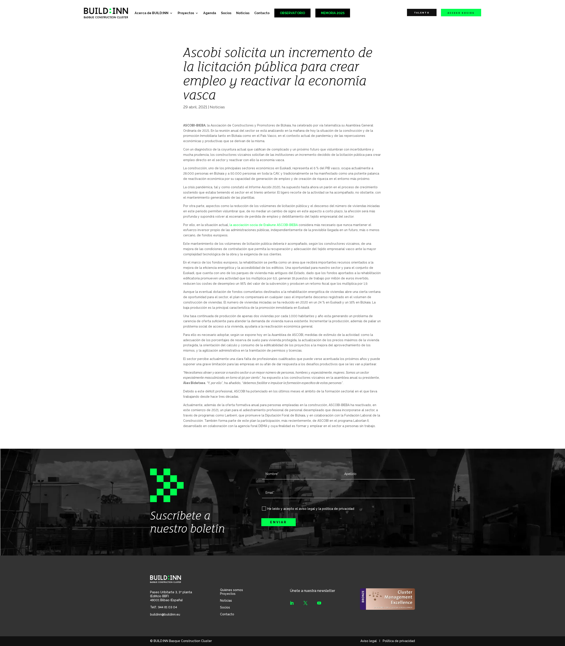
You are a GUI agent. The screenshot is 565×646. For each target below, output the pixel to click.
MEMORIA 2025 (333, 13)
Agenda (209, 13)
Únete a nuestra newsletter (312, 591)
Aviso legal (368, 641)
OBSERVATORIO (292, 13)
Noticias (242, 13)
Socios (226, 13)
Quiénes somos (231, 590)
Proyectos (186, 13)
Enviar (278, 522)
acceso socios (461, 13)
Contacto (261, 13)
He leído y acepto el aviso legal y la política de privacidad (310, 508)
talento (421, 12)
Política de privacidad (399, 641)
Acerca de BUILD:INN (151, 13)
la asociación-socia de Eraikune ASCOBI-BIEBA (264, 225)
